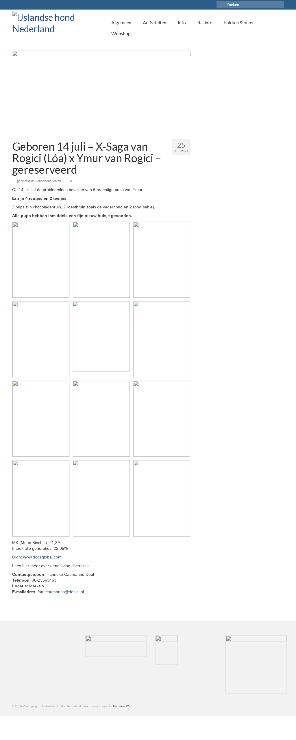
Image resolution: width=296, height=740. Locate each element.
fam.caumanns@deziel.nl (61, 591)
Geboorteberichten (48, 181)
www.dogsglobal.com (42, 557)
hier (26, 565)
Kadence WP (122, 706)
